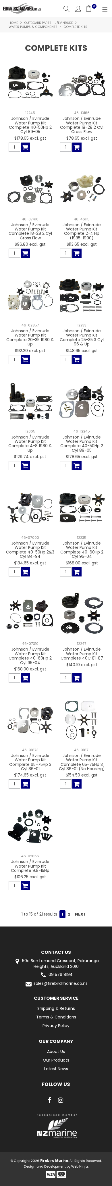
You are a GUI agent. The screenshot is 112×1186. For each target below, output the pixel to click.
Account (78, 9)
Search (66, 9)
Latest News (56, 1069)
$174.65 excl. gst (30, 775)
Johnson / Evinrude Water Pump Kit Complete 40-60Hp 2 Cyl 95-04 (81, 549)
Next (80, 914)
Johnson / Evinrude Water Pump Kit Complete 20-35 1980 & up (30, 337)
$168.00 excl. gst (82, 563)
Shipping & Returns (56, 1008)
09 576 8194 (61, 974)
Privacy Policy (56, 1026)
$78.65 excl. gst (81, 138)
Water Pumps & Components (33, 26)
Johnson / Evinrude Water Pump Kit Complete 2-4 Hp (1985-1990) (82, 231)
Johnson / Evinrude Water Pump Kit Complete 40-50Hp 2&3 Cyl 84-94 (30, 549)
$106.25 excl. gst (30, 877)
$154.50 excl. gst (82, 775)
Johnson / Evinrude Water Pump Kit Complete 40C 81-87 (82, 653)
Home (13, 22)
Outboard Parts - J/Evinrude (48, 22)
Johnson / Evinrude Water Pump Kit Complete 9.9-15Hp (30, 866)
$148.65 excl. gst (82, 350)
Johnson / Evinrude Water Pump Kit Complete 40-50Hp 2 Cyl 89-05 (30, 125)
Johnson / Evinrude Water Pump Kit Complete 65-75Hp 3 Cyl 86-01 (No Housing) (82, 762)
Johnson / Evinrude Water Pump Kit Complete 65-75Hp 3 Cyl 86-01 (30, 762)
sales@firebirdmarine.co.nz (61, 983)
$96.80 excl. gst (30, 244)
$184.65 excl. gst (30, 563)
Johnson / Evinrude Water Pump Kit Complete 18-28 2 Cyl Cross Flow (81, 125)
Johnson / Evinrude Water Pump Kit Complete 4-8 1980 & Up (30, 443)
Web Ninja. (79, 1166)
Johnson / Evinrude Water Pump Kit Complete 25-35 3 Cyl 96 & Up (82, 337)
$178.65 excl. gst (30, 138)
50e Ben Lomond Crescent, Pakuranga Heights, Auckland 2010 (60, 963)
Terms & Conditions (56, 1017)
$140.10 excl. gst (81, 665)
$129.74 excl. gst (30, 457)
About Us (56, 1051)
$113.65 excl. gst (82, 244)
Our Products (56, 1060)
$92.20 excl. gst (30, 350)
